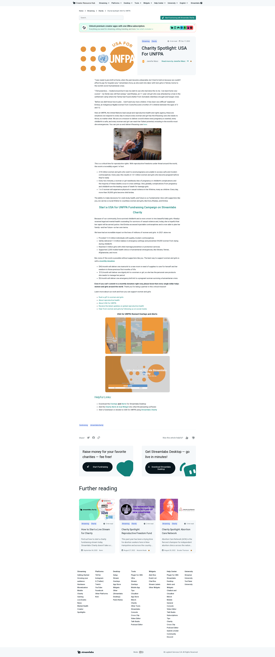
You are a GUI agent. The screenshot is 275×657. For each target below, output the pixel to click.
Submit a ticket (172, 631)
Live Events (81, 600)
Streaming (91, 11)
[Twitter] (88, 438)
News (79, 603)
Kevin (101, 550)
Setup (115, 575)
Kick (97, 597)
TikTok (98, 575)
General (170, 603)
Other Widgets (154, 587)
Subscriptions (172, 615)
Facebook (99, 590)
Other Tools (135, 606)
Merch (133, 600)
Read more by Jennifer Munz (173, 61)
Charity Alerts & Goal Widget (117, 407)
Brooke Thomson (183, 550)
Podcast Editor (137, 625)
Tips (132, 590)
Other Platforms (101, 594)
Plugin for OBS (137, 575)
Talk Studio (135, 621)
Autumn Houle (142, 550)
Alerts (123, 404)
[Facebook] (93, 438)
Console (170, 606)
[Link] (98, 437)
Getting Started (83, 575)
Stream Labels (154, 584)
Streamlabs (195, 3)
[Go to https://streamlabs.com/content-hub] (84, 3)
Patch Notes (118, 600)
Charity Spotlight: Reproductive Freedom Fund (137, 531)
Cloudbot (134, 594)
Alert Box (152, 575)
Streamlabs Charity (149, 410)
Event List (153, 578)
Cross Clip (135, 615)
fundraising (83, 425)
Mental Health (82, 606)
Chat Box (152, 581)
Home (81, 11)
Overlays (113, 404)
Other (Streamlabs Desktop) (118, 593)
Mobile (80, 590)
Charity (101, 11)
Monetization (82, 587)
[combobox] (101, 18)
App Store (117, 584)
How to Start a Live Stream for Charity (95, 531)
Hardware (81, 584)
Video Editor (136, 618)
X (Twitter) (99, 581)
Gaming (80, 597)
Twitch (98, 584)
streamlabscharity (96, 425)
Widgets (116, 587)
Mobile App (135, 587)
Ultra (133, 578)
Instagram (99, 578)
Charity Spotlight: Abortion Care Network (176, 531)
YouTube (98, 587)
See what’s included (144, 29)
